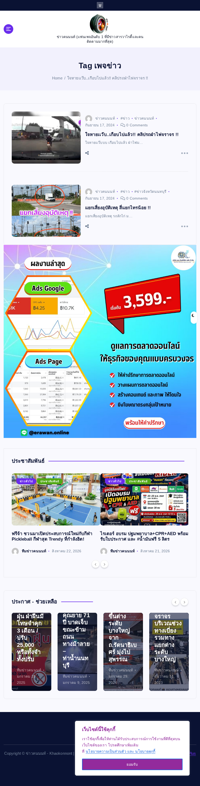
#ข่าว (125, 118)
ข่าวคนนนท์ (105, 118)
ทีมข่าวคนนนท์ (34, 551)
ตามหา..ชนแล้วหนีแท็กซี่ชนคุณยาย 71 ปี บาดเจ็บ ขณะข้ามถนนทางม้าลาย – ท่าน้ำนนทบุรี (31, 629)
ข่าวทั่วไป (26, 481)
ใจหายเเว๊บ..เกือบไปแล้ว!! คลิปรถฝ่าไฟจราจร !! (107, 78)
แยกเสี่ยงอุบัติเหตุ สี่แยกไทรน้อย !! (118, 207)
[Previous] (95, 564)
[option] (56, 514)
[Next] (104, 564)
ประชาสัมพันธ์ (49, 481)
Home (57, 78)
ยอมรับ (132, 764)
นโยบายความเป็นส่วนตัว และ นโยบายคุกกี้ (120, 751)
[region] (132, 748)
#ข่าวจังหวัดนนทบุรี (150, 191)
